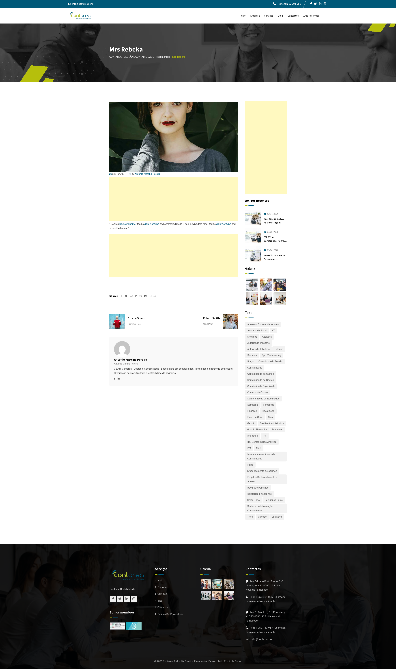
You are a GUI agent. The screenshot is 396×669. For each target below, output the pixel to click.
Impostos (252, 435)
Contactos (293, 15)
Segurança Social (274, 500)
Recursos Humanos (258, 487)
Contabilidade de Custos (260, 373)
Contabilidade (254, 367)
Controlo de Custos (257, 392)
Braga (250, 361)
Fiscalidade (268, 411)
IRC (265, 435)
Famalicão (268, 404)
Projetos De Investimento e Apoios (262, 479)
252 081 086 (294, 3)
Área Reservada (311, 15)
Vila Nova (277, 516)
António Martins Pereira (147, 173)
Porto (250, 464)
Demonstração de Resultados (263, 398)
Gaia (270, 417)
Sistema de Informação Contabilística (260, 508)
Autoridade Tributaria (258, 342)
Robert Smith (211, 318)
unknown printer (127, 224)
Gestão (251, 423)
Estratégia (252, 404)
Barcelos (252, 355)
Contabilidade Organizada (261, 386)
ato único (252, 336)
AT (273, 330)
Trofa (250, 516)
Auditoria (267, 336)
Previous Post (134, 324)
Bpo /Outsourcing (271, 355)
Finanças (252, 411)
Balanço (279, 349)
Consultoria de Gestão (270, 361)
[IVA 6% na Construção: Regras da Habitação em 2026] (253, 235)
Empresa (255, 15)
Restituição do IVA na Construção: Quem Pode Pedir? (274, 222)
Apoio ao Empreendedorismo (263, 324)
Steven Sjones (136, 318)
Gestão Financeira (257, 429)
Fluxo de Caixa (255, 417)
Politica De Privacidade (170, 614)
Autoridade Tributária (258, 349)
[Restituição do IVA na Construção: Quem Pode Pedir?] (253, 217)
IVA (249, 448)
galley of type (151, 224)
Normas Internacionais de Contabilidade (261, 456)
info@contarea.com (82, 3)
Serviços (268, 15)
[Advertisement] (173, 199)
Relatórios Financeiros (259, 493)
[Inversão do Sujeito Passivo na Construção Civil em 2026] (253, 254)
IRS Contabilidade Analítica (261, 441)
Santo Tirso (253, 500)
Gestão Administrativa (272, 423)
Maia (258, 448)
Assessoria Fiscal (257, 330)
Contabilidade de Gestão (260, 380)
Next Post (208, 324)
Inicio (243, 15)
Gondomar (277, 429)
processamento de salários (262, 471)
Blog (280, 15)
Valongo (262, 516)
